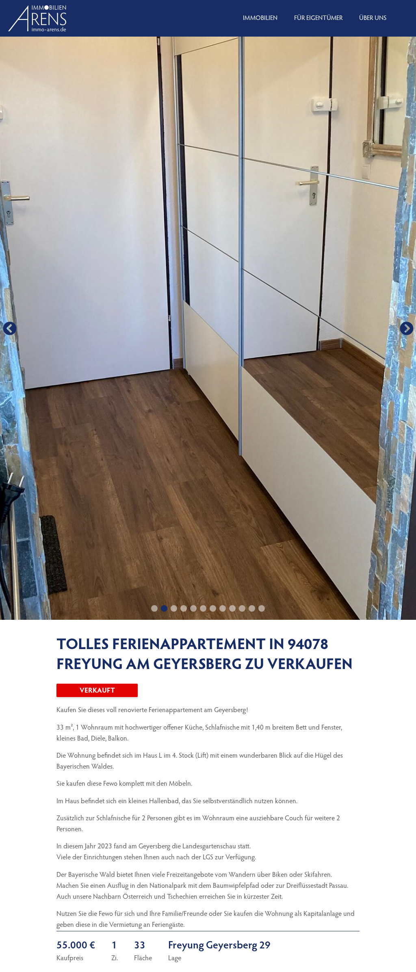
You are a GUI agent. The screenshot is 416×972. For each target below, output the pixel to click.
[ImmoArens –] (37, 18)
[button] (9, 328)
